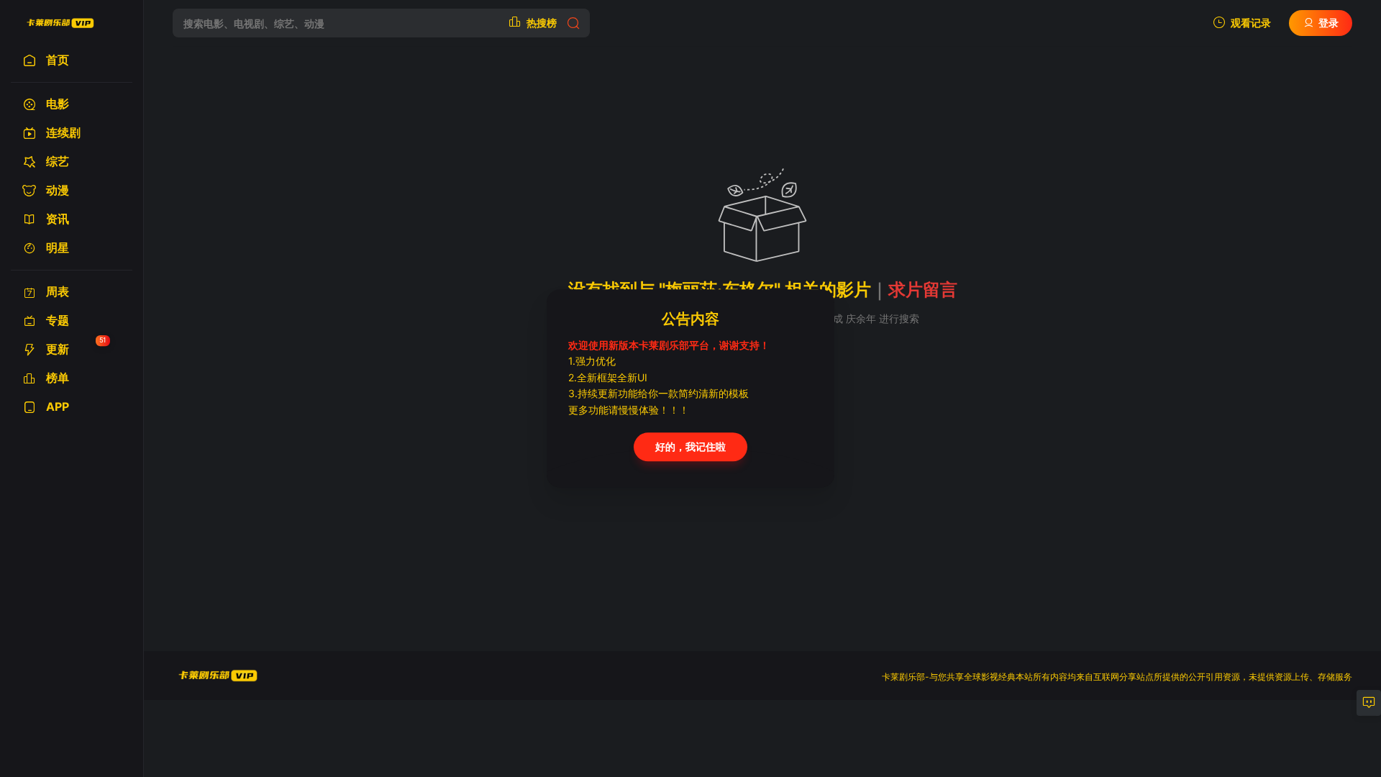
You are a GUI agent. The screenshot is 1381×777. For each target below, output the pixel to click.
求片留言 (922, 289)
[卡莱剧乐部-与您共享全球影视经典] (59, 23)
